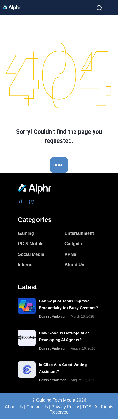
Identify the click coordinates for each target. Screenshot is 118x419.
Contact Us (37, 407)
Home (59, 165)
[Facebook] (21, 202)
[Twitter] (32, 202)
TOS (86, 407)
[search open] (99, 8)
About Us (14, 407)
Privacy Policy (65, 407)
